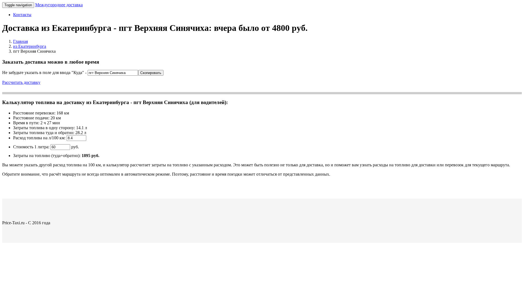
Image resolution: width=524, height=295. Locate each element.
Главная (20, 41)
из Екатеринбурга (29, 46)
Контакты (22, 14)
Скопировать (150, 73)
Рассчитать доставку (21, 82)
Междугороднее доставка (59, 4)
